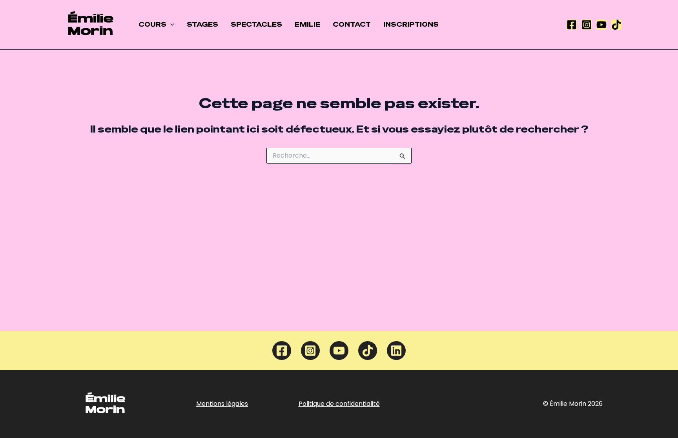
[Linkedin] (396, 350)
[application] (170, 25)
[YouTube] (601, 25)
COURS (152, 24)
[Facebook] (572, 25)
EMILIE (307, 24)
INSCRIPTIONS (411, 24)
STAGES (202, 24)
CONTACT (352, 24)
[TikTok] (616, 25)
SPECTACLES (256, 24)
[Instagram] (586, 25)
